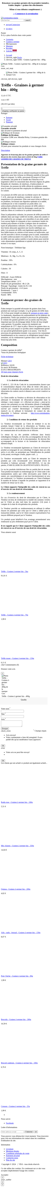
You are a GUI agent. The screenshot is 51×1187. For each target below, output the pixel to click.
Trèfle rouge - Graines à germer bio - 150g (17, 658)
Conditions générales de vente (17, 1153)
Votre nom (5, 709)
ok (36, 1132)
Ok (3, 746)
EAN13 (4, 370)
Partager (4, 113)
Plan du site (10, 1160)
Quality (24, 700)
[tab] (25, 150)
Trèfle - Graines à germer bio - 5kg (14, 571)
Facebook (10, 1123)
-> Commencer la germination (25, 14)
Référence (5, 365)
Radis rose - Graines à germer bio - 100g (17, 802)
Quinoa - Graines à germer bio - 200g (15, 889)
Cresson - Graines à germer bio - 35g (15, 1106)
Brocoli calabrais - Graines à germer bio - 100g (19, 1063)
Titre (3, 714)
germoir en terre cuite (39, 313)
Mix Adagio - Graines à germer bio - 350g (17, 846)
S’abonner (29, 1132)
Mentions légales (12, 1151)
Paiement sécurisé (13, 1156)
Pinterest (9, 122)
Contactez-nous (12, 1158)
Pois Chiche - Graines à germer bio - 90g (17, 976)
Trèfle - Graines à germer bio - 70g (14, 615)
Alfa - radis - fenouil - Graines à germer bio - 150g (20, 933)
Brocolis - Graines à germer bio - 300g (16, 1019)
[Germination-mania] (9, 18)
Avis (3, 719)
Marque (4, 361)
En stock (4, 367)
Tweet (8, 120)
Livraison (9, 1149)
